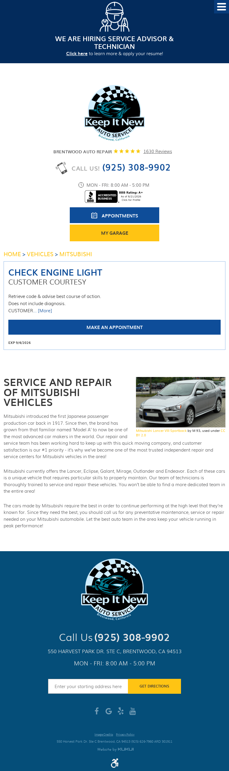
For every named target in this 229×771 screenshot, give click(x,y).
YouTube (132, 713)
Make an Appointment (114, 327)
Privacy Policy (125, 734)
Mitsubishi (75, 254)
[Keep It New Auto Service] (114, 113)
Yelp (120, 713)
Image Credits (104, 734)
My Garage (114, 233)
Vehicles (40, 254)
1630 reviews (157, 151)
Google (108, 713)
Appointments (120, 215)
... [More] (42, 311)
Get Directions (154, 686)
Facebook (97, 713)
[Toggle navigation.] (221, 6)
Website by (115, 749)
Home (12, 254)
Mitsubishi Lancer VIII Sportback (161, 430)
